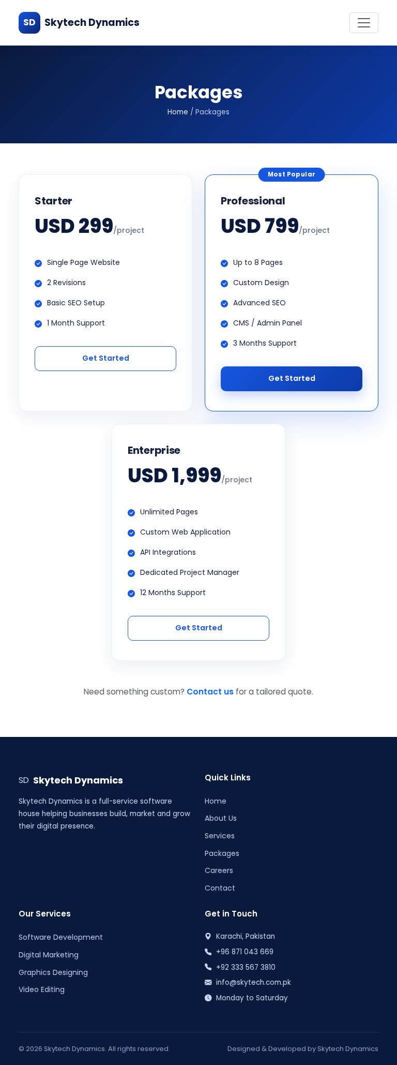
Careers (219, 870)
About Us (221, 818)
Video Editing (42, 989)
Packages (222, 853)
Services (220, 836)
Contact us (210, 691)
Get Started (105, 358)
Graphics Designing (53, 972)
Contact (220, 888)
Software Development (61, 937)
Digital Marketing (49, 955)
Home (177, 112)
